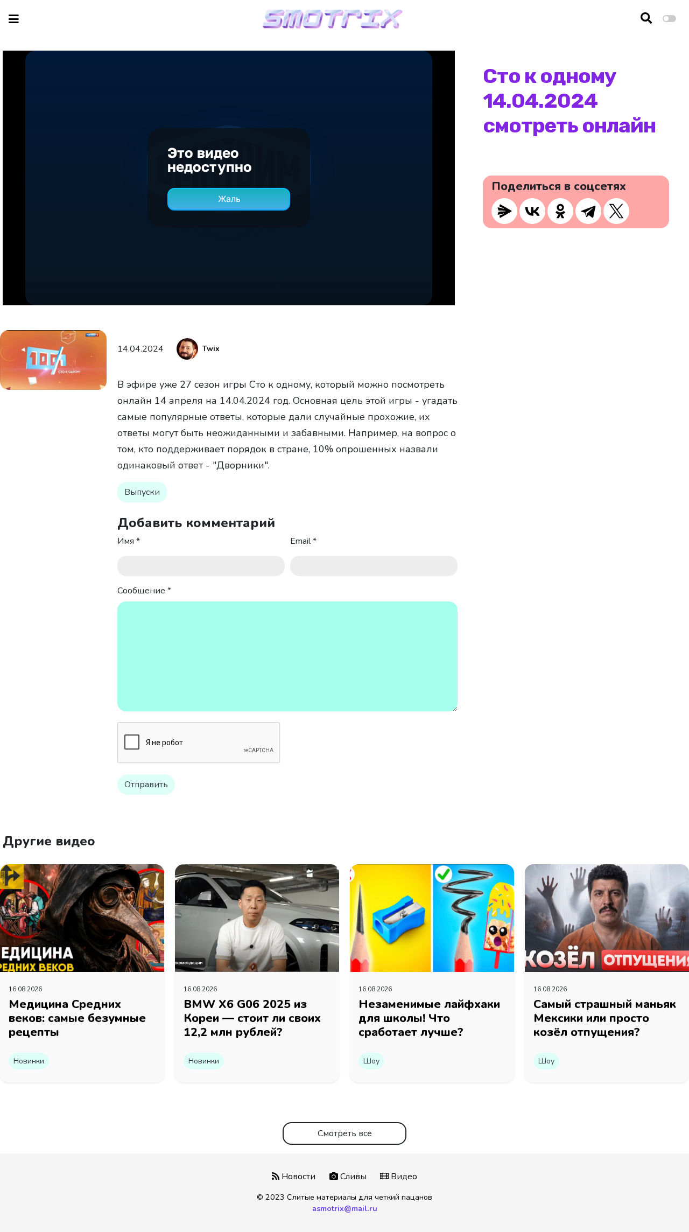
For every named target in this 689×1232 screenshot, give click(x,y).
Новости (297, 1176)
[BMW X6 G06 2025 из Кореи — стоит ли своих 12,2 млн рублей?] (257, 917)
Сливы (352, 1176)
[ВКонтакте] (532, 211)
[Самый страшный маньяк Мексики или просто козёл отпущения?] (607, 917)
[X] (616, 211)
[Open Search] (646, 19)
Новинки (28, 1061)
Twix (211, 349)
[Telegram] (588, 211)
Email (303, 541)
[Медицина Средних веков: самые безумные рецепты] (82, 917)
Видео (403, 1176)
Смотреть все (345, 1133)
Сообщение (144, 591)
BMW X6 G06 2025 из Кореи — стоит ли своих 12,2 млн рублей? (252, 1018)
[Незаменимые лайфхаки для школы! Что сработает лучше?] (432, 917)
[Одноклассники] (560, 211)
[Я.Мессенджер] (504, 211)
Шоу (371, 1061)
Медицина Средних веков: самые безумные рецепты (77, 1018)
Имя (128, 541)
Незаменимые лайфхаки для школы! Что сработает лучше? (429, 1018)
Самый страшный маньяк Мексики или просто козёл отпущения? (604, 1018)
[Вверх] (658, 1203)
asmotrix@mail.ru (344, 1208)
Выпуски (142, 492)
